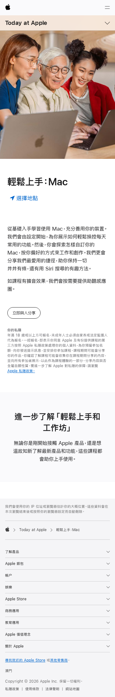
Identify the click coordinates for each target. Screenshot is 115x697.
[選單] (107, 7)
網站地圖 (72, 689)
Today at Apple (26, 23)
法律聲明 (52, 689)
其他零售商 (59, 660)
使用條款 (32, 689)
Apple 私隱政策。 (21, 371)
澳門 (8, 671)
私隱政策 (12, 689)
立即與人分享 (23, 313)
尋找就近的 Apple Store (25, 660)
